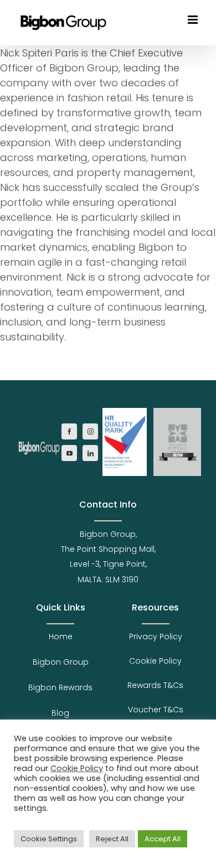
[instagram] (90, 431)
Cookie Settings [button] (48, 839)
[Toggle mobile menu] (193, 19)
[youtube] (69, 453)
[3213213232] (39, 441)
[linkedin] (90, 453)
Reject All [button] (112, 839)
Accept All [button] (163, 839)
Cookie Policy (76, 768)
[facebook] (69, 431)
